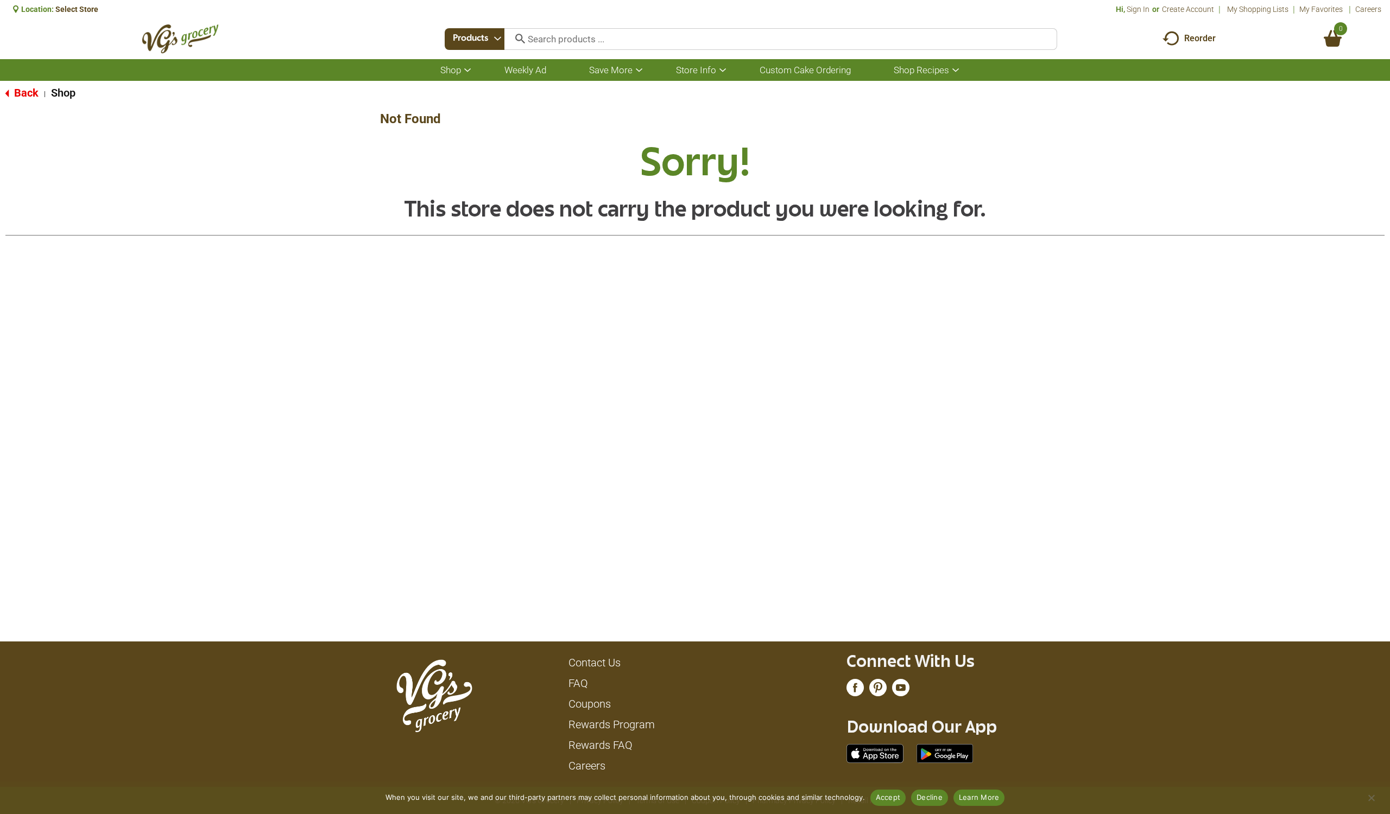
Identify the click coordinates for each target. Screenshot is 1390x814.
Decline (930, 797)
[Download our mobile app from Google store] (945, 752)
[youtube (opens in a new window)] (900, 690)
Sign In (1138, 9)
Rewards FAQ (600, 745)
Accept (888, 797)
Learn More (979, 797)
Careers (1368, 9)
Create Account (1188, 9)
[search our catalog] (516, 39)
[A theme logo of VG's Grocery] (180, 38)
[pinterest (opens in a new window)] (878, 690)
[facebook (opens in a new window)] (855, 690)
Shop (63, 92)
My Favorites (1321, 9)
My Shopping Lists (1257, 9)
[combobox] (474, 39)
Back (25, 92)
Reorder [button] (1200, 38)
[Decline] (1371, 797)
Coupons (589, 703)
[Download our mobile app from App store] (875, 752)
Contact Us (594, 662)
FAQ (578, 683)
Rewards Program (611, 724)
